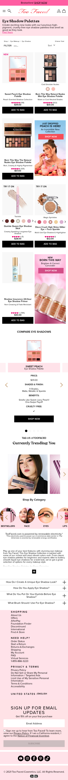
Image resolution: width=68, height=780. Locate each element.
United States (23, 694)
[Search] (9, 11)
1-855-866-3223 (19, 661)
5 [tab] (42, 431)
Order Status (18, 641)
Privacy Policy (18, 670)
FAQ (13, 655)
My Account (17, 652)
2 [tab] (30, 431)
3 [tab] (34, 431)
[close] (64, 582)
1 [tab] (26, 431)
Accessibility (18, 686)
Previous (2, 221)
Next (32, 221)
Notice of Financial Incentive (33, 736)
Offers (14, 618)
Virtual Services (19, 658)
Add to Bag (18, 110)
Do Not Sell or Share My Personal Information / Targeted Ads (29, 674)
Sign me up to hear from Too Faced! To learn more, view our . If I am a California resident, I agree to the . (32, 733)
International (18, 629)
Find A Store (18, 632)
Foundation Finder (21, 623)
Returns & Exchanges (22, 647)
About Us (16, 615)
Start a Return (18, 644)
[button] (34, 582)
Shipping (16, 650)
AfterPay (15, 621)
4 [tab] (38, 431)
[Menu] (4, 11)
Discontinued (18, 626)
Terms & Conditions (21, 683)
